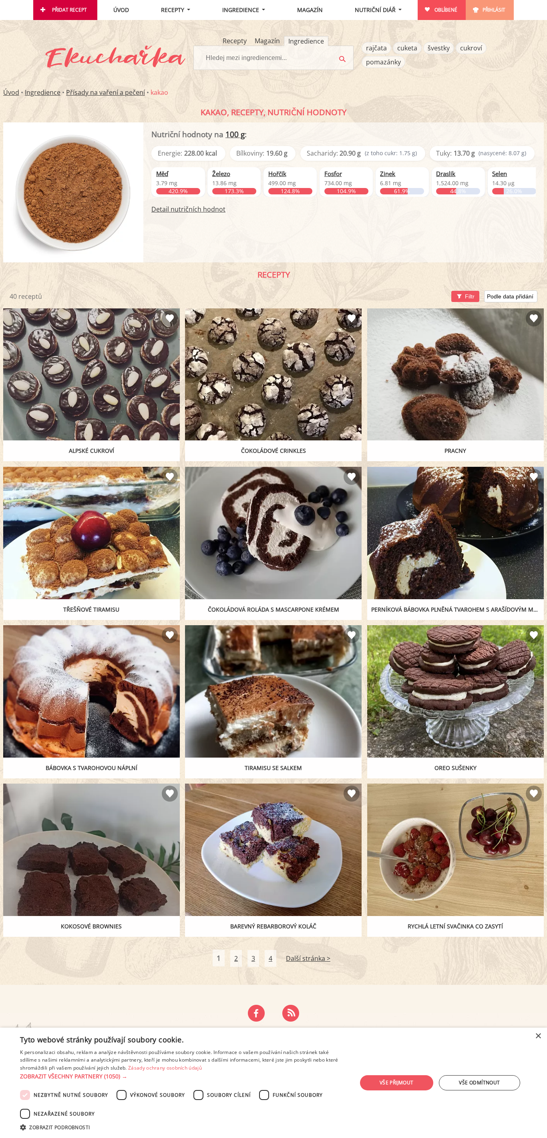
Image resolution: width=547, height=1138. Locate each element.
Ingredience (240, 10)
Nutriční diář (375, 10)
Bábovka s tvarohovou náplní (91, 768)
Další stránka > (308, 958)
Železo (221, 174)
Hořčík (277, 174)
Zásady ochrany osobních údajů (165, 1067)
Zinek (387, 174)
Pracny (455, 450)
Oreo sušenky (455, 768)
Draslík (445, 174)
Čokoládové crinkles (273, 450)
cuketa (407, 48)
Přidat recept (69, 9)
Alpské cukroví (91, 450)
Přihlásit (494, 9)
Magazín (310, 10)
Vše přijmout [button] (397, 1082)
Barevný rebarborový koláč (273, 926)
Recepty (172, 10)
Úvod (121, 10)
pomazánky (383, 62)
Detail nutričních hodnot (188, 209)
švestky (439, 48)
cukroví (471, 48)
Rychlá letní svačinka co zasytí (455, 926)
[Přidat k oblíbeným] (170, 318)
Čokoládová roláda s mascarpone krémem (273, 609)
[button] (183, 1076)
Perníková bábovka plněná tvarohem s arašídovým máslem (457, 609)
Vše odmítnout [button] (479, 1082)
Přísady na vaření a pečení (105, 92)
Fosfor (333, 174)
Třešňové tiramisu (91, 609)
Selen (499, 174)
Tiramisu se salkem (273, 768)
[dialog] (273, 1083)
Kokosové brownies (91, 926)
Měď (162, 174)
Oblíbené (445, 9)
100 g (235, 134)
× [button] (538, 1036)
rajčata (376, 48)
